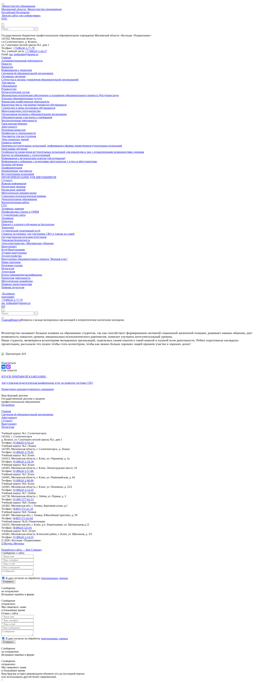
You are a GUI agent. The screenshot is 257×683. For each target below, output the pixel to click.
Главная (6, 57)
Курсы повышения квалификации (21, 274)
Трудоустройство (11, 255)
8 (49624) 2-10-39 (23, 461)
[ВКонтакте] (3, 367)
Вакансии (7, 66)
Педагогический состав (15, 92)
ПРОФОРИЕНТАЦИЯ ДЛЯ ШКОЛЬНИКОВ (28, 177)
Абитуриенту (9, 126)
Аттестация (8, 271)
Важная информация (13, 183)
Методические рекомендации (19, 192)
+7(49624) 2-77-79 (23, 48)
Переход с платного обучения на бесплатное (27, 224)
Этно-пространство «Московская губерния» (27, 243)
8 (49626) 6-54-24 (23, 442)
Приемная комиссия (13, 129)
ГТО (4, 205)
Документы (8, 82)
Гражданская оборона (14, 123)
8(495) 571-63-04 (23, 518)
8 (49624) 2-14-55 (23, 489)
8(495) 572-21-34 (23, 508)
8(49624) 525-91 (22, 527)
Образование (9, 85)
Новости (6, 63)
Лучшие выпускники (14, 252)
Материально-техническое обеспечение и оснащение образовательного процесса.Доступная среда (60, 95)
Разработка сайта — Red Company (21, 549)
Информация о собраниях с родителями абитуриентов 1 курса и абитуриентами (49, 161)
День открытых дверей (15, 139)
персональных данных (54, 578)
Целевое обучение (12, 164)
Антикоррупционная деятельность (22, 60)
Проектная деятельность (15, 277)
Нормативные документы (16, 170)
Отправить (8, 581)
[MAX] (8, 367)
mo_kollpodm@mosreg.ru (23, 54)
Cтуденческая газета (13, 214)
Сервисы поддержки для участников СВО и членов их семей (37, 233)
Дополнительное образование (19, 199)
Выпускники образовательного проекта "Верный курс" (34, 259)
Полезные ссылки (12, 265)
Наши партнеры (11, 262)
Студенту (7, 180)
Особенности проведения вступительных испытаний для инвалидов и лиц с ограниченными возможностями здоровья (72, 151)
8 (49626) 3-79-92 (23, 452)
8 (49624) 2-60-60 (23, 480)
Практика (7, 221)
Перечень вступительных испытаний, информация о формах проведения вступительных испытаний (61, 145)
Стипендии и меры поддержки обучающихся (28, 107)
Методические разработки (17, 281)
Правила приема (11, 142)
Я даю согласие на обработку (37, 578)
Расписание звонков (13, 186)
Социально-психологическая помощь (23, 196)
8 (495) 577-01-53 (23, 499)
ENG (4, 18)
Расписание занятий (13, 189)
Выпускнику (9, 246)
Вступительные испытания (17, 173)
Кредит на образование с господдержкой (25, 155)
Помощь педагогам (12, 287)
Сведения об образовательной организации (27, 73)
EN (3, 306)
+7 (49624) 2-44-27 (36, 51)
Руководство (8, 88)
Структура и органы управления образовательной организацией (39, 79)
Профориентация (11, 167)
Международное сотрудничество (21, 111)
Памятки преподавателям (16, 284)
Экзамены (7, 218)
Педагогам (7, 268)
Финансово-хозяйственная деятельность (25, 101)
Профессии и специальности (18, 133)
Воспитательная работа (15, 202)
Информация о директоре (16, 70)
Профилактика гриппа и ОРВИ (20, 211)
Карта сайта (8, 546)
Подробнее (8, 404)
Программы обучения (14, 148)
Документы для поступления (18, 136)
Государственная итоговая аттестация (23, 236)
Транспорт (7, 227)
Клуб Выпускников (13, 249)
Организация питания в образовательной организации (34, 114)
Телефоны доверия (12, 208)
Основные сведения (13, 76)
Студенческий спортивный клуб (20, 230)
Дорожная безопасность (15, 240)
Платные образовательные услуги (21, 98)
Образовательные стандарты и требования (26, 117)
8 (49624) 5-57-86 (23, 471)
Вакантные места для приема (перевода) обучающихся (33, 104)
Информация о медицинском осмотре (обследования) (33, 158)
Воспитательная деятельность (19, 120)
